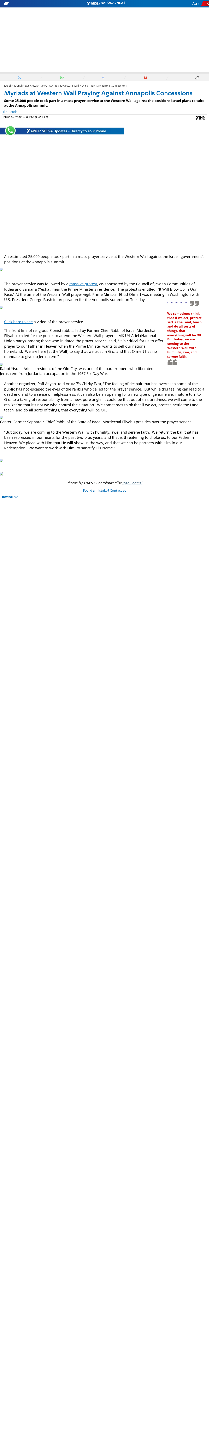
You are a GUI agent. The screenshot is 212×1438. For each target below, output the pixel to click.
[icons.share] (205, 3)
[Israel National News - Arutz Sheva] (106, 4)
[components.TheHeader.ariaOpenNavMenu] (33, 4)
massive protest (83, 283)
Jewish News (39, 86)
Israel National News (16, 86)
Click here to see (18, 321)
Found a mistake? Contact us (104, 490)
